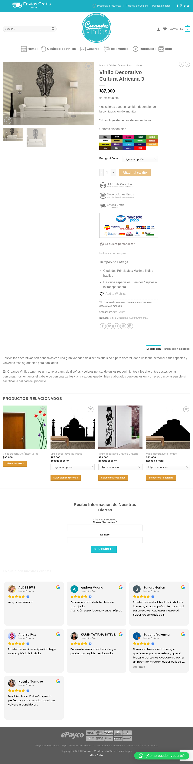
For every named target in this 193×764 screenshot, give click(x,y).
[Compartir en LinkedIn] (130, 326)
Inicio (102, 65)
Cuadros (93, 48)
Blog (168, 48)
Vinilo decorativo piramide (161, 453)
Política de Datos (136, 745)
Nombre (105, 534)
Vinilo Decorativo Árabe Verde (20, 453)
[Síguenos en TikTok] (185, 6)
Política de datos (161, 5)
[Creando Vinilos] (96, 28)
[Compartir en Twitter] (109, 326)
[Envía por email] (116, 326)
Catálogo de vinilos (61, 48)
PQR (64, 745)
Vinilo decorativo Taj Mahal (66, 453)
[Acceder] (158, 29)
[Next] (87, 93)
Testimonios (119, 48)
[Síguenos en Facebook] (177, 6)
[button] (161, 755)
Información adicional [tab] (177, 348)
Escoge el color (60, 460)
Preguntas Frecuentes (109, 5)
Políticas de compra (112, 253)
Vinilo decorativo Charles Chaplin (118, 453)
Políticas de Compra (137, 5)
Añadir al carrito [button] (15, 464)
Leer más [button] (139, 667)
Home (32, 48)
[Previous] (9, 93)
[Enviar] (53, 29)
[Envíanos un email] (188, 6)
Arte (115, 312)
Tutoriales (146, 48)
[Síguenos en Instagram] (181, 6)
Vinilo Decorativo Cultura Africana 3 (129, 317)
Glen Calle (96, 755)
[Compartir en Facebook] (103, 326)
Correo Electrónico (105, 522)
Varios (139, 65)
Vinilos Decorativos (120, 65)
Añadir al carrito (135, 172)
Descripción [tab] (153, 348)
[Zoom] (7, 120)
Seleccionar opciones (65, 478)
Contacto (153, 745)
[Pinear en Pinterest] (123, 326)
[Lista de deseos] (165, 29)
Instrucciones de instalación (109, 745)
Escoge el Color (108, 158)
